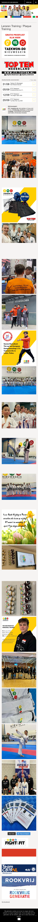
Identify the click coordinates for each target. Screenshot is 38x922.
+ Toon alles (32, 80)
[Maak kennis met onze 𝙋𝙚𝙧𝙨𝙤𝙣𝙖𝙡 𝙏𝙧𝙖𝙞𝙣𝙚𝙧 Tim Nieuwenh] (19, 634)
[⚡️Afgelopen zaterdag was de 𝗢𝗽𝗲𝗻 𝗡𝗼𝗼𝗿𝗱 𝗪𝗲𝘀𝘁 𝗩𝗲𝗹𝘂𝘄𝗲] (19, 419)
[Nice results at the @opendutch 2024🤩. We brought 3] (19, 777)
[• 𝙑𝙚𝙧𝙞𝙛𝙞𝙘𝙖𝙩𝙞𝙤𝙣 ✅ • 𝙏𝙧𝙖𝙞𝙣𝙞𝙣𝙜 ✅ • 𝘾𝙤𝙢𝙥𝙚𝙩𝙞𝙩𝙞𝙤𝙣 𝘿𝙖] (19, 276)
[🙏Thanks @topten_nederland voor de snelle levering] (19, 204)
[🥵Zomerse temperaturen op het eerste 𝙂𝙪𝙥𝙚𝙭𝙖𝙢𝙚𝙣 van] (19, 383)
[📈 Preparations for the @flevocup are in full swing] (19, 741)
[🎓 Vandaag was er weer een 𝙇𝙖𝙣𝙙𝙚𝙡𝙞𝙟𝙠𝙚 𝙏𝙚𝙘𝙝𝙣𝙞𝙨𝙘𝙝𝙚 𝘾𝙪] (19, 240)
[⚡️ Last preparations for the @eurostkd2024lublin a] (19, 455)
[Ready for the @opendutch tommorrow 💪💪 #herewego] (19, 813)
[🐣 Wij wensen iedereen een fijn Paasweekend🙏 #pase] (19, 526)
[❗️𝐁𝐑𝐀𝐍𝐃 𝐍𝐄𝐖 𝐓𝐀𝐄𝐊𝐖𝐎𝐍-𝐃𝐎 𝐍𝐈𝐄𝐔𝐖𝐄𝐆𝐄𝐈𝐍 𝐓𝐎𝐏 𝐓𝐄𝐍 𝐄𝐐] (19, 598)
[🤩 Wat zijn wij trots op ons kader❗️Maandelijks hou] (19, 491)
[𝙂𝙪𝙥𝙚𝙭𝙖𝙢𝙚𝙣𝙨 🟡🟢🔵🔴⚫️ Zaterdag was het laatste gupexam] (19, 133)
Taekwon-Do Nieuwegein (9, 2)
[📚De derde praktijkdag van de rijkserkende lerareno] (19, 562)
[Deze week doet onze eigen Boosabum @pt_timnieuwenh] (19, 348)
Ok (19, 919)
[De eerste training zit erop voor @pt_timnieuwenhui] (19, 312)
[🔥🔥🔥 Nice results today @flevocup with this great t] (19, 670)
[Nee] (36, 915)
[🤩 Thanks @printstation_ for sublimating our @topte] (19, 705)
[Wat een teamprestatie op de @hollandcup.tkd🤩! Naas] (19, 169)
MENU (28, 2)
